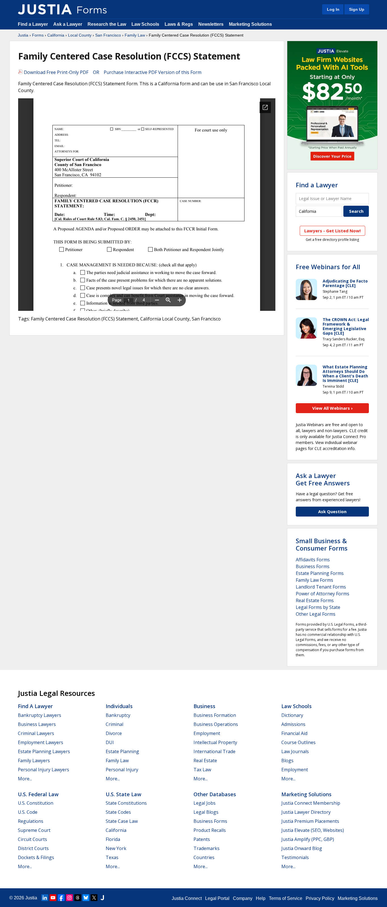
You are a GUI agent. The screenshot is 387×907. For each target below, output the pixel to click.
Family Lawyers (34, 760)
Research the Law (107, 24)
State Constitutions (126, 803)
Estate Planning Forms (320, 573)
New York (116, 848)
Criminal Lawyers (36, 733)
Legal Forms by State (318, 607)
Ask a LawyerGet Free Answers (323, 479)
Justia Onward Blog (301, 848)
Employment (207, 733)
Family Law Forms (314, 580)
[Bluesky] (85, 897)
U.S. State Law (123, 794)
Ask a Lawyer (68, 24)
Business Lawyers (37, 724)
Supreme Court (34, 830)
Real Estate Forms (315, 600)
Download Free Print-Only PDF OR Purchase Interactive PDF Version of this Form (112, 72)
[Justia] (45, 9)
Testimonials (295, 857)
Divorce (114, 733)
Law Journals (295, 751)
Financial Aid (294, 733)
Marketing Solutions (250, 24)
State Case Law (122, 821)
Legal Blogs (206, 812)
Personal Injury (122, 769)
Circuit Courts (32, 839)
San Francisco (108, 35)
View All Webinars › (332, 408)
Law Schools (145, 24)
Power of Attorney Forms (322, 593)
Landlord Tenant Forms (321, 587)
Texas (112, 857)
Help (260, 898)
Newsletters (211, 24)
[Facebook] (61, 897)
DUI (110, 742)
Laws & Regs (179, 24)
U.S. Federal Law (38, 794)
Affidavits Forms (313, 559)
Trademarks (207, 848)
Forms (38, 35)
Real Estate (205, 760)
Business (204, 706)
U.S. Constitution (35, 803)
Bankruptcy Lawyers (39, 715)
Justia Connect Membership (310, 803)
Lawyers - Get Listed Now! (332, 230)
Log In (333, 9)
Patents (202, 839)
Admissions (293, 724)
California (55, 35)
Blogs (287, 760)
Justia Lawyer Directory (306, 812)
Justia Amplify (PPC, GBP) (307, 839)
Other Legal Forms (315, 614)
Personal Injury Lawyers (43, 769)
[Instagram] (69, 897)
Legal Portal (217, 898)
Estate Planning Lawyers (44, 751)
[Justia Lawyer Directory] (102, 897)
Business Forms (312, 566)
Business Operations (216, 724)
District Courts (33, 848)
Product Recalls (210, 830)
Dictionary (292, 715)
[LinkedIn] (44, 897)
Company (242, 898)
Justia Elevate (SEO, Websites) (312, 830)
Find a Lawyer (33, 24)
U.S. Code (27, 812)
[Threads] (77, 897)
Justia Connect (187, 898)
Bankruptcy (118, 715)
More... (25, 779)
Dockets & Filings (36, 857)
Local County (80, 35)
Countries (204, 857)
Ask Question (332, 511)
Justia (23, 35)
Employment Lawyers (40, 742)
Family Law (135, 35)
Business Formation (215, 715)
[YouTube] (53, 897)
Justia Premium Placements (310, 821)
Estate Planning (122, 751)
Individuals (119, 706)
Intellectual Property (215, 742)
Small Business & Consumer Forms (322, 544)
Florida (113, 839)
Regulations (30, 821)
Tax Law (202, 769)
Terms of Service (285, 898)
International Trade (214, 751)
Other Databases (215, 794)
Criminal (114, 724)
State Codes (118, 812)
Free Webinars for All (328, 266)
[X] (94, 897)
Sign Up (356, 9)
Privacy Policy (320, 898)
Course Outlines (298, 742)
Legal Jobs (205, 803)
